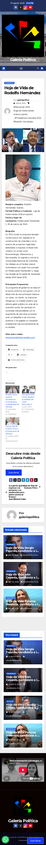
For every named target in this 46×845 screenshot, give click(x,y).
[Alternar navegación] (21, 68)
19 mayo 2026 (14, 712)
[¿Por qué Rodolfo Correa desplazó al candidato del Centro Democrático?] (29, 389)
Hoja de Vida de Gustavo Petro (30, 487)
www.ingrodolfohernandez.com (20, 337)
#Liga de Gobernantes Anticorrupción (23, 112)
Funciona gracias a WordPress (15, 837)
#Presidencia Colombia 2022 (28, 118)
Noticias (10, 701)
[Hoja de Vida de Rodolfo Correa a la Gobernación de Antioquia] (12, 421)
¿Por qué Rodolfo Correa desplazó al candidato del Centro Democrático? (28, 399)
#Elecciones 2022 (21, 107)
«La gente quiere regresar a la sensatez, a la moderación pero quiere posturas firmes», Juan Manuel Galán (16, 492)
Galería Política (23, 59)
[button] (38, 68)
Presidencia (9, 83)
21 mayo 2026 (14, 656)
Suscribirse (13, 472)
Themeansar (23, 840)
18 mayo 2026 (14, 740)
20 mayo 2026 (15, 684)
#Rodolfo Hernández (23, 121)
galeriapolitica (23, 100)
